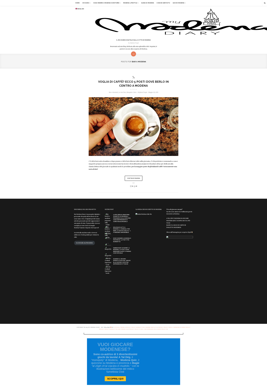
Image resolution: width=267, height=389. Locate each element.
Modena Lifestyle (130, 3)
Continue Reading (133, 178)
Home (77, 3)
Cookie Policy (185, 327)
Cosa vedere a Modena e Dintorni (106, 3)
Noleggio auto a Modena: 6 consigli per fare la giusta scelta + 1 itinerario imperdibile (122, 230)
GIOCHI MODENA (178, 3)
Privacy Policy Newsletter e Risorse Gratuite (141, 327)
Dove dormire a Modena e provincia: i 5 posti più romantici (122, 240)
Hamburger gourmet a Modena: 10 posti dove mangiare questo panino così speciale (122, 250)
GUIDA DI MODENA (147, 3)
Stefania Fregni (119, 327)
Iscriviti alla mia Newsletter (84, 243)
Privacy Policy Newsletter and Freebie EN (113, 329)
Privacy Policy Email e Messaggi (169, 327)
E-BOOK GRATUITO (163, 3)
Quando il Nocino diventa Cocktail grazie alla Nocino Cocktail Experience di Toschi (122, 261)
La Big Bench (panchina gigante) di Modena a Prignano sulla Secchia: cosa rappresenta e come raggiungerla (122, 218)
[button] (133, 333)
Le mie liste (122, 92)
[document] (133, 361)
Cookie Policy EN (162, 329)
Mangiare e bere (132, 92)
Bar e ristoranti (113, 92)
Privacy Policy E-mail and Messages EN (142, 329)
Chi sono (85, 3)
